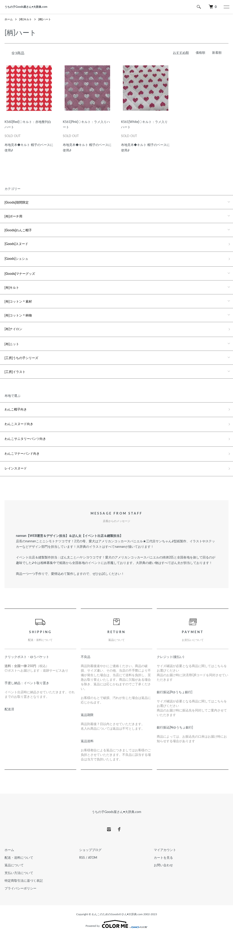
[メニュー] (226, 7)
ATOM (92, 857)
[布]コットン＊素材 (18, 301)
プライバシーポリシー (20, 888)
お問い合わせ (163, 865)
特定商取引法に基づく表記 (24, 880)
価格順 (200, 52)
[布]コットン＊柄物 (18, 315)
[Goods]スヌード (16, 244)
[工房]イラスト (15, 371)
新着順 (217, 52)
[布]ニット (12, 343)
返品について (14, 865)
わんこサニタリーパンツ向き (25, 439)
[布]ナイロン (13, 329)
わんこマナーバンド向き (22, 453)
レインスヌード (16, 468)
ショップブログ (90, 850)
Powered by (93, 926)
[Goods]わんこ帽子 (18, 230)
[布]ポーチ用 (13, 216)
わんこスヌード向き (19, 424)
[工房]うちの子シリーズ (21, 357)
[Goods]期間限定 (17, 202)
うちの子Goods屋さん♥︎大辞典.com (26, 6)
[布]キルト (25, 19)
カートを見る (163, 857)
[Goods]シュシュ (16, 258)
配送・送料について (19, 857)
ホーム (9, 19)
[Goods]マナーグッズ (20, 273)
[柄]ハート (44, 19)
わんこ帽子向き (16, 409)
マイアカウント (165, 850)
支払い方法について (19, 873)
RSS (82, 857)
